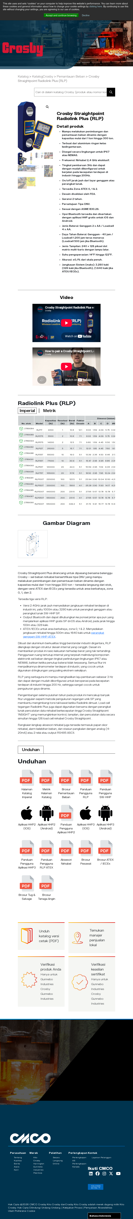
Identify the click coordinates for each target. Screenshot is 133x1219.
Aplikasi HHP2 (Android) (46, 826)
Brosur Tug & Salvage (26, 896)
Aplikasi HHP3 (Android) (105, 826)
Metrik (49, 410)
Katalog (23, 76)
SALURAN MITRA (96, 1187)
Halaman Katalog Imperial (26, 793)
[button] (47, 107)
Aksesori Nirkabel (66, 861)
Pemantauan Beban (71, 76)
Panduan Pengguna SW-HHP (105, 793)
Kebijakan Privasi (72, 1207)
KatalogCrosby (43, 76)
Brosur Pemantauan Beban (66, 793)
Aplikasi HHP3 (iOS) (86, 826)
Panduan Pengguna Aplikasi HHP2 (66, 828)
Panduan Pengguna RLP (85, 793)
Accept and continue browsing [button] (61, 15)
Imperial (27, 410)
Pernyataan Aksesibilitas (98, 1207)
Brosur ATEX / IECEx (105, 861)
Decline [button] (86, 15)
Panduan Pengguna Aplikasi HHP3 (27, 863)
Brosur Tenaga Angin (46, 896)
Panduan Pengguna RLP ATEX (46, 863)
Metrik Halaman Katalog (46, 793)
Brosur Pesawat (85, 861)
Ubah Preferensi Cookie (21, 1211)
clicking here (95, 6)
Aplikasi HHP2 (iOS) (27, 826)
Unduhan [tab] (31, 749)
